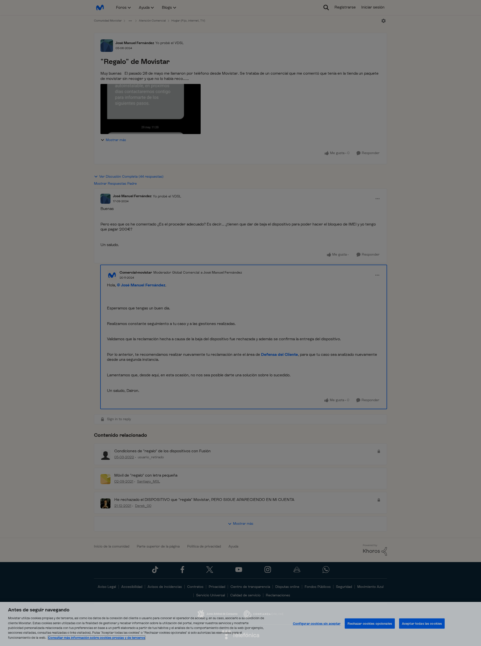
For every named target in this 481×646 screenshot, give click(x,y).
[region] (240, 624)
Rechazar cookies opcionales (369, 623)
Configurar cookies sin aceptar (317, 623)
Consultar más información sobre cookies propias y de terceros (96, 637)
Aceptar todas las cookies (422, 623)
